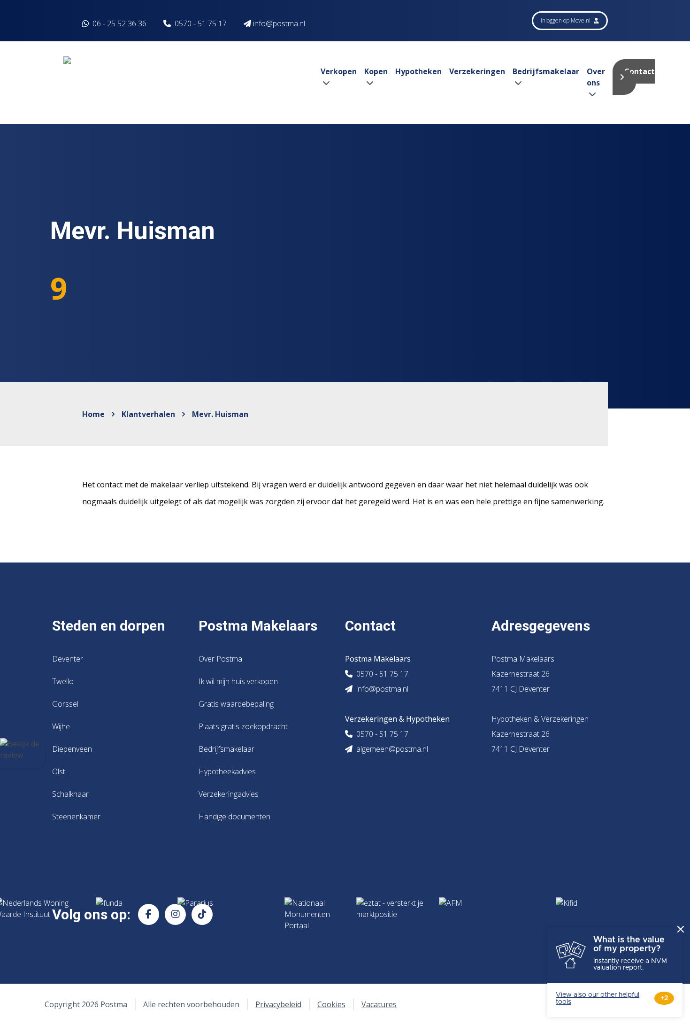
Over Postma (220, 659)
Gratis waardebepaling (236, 704)
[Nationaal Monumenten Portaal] (312, 914)
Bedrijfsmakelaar (226, 749)
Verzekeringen (477, 71)
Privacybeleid (278, 1004)
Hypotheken (418, 71)
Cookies (331, 1004)
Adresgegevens (540, 625)
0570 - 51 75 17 (201, 23)
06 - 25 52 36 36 (118, 23)
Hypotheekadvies (227, 771)
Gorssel (65, 704)
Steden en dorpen (108, 625)
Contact (639, 71)
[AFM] (490, 914)
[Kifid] (589, 914)
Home (93, 414)
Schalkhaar (70, 794)
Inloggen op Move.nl (566, 20)
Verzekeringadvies (229, 794)
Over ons (596, 77)
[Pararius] (223, 914)
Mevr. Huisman (220, 414)
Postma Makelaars (258, 625)
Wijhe (61, 726)
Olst (58, 771)
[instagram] (175, 914)
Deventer (67, 659)
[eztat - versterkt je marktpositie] (390, 914)
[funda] (129, 914)
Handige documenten (234, 816)
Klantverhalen (148, 414)
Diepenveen (72, 749)
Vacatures (379, 1004)
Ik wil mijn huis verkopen (238, 681)
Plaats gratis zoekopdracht (243, 726)
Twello (63, 681)
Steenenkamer (76, 816)
